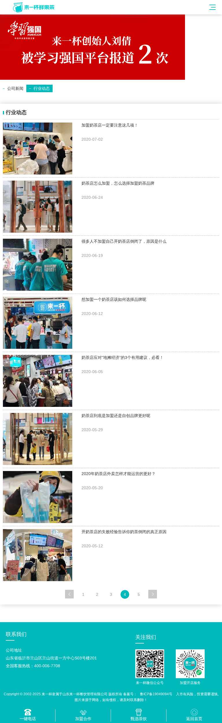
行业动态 (42, 88)
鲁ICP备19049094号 (156, 694)
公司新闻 (15, 88)
